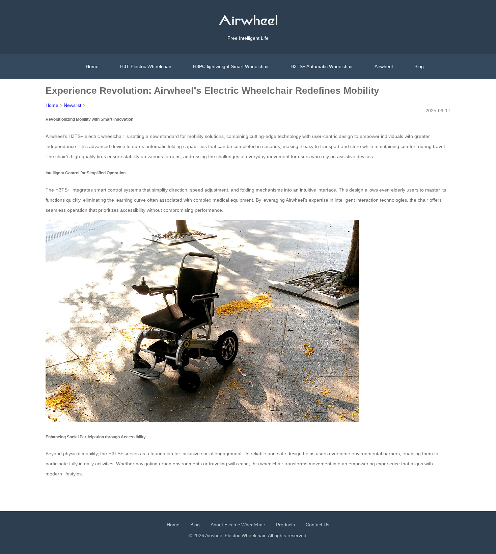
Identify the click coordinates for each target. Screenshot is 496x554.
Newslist (72, 105)
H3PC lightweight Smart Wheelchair (231, 66)
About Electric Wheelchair (238, 524)
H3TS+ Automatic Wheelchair (322, 66)
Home (92, 66)
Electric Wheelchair (245, 535)
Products (285, 524)
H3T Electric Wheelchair (145, 66)
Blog (419, 66)
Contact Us (317, 524)
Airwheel (384, 66)
